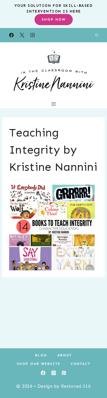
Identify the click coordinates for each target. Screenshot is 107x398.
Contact (80, 364)
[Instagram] (32, 35)
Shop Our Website (38, 364)
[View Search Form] (96, 35)
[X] (22, 35)
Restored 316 (76, 386)
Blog (41, 355)
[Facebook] (11, 35)
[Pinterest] (63, 372)
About (64, 355)
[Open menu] (53, 103)
